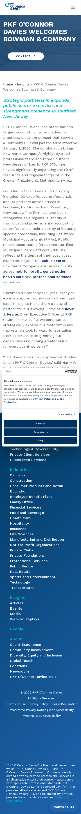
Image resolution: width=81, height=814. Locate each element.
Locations (18, 666)
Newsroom (19, 671)
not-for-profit (28, 271)
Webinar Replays (24, 619)
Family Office (21, 502)
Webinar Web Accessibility (42, 715)
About (16, 639)
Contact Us (26, 56)
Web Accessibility (61, 710)
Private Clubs (21, 550)
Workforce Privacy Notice (28, 710)
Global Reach (21, 660)
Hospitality (19, 523)
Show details (65, 414)
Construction (21, 480)
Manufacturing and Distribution (37, 539)
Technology (20, 582)
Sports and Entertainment (32, 577)
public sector (53, 261)
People (17, 629)
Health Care (20, 518)
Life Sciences (22, 534)
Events (16, 608)
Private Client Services (30, 454)
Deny (40, 440)
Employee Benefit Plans (31, 496)
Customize (39, 432)
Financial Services (25, 507)
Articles (16, 603)
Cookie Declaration (63, 704)
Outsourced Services (28, 460)
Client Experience (25, 644)
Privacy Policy (38, 704)
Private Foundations (27, 555)
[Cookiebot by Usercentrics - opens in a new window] (58, 371)
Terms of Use (16, 704)
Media (15, 614)
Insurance (18, 529)
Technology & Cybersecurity (34, 449)
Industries (20, 469)
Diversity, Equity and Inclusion (36, 655)
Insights (23, 84)
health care (13, 277)
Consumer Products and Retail (36, 486)
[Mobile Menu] (73, 7)
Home (8, 84)
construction (54, 271)
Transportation (23, 588)
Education (18, 491)
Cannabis (17, 475)
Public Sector (21, 566)
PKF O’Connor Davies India (33, 677)
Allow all (40, 424)
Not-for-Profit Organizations (34, 545)
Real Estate (20, 571)
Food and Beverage (27, 513)
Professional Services (28, 561)
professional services (52, 277)
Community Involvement (31, 650)
